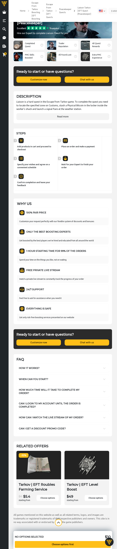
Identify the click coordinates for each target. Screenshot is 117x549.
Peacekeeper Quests (65, 11)
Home (22, 11)
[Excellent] (43, 28)
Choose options (47, 498)
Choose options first (63, 544)
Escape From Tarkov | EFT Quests (49, 10)
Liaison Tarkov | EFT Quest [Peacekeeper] (84, 11)
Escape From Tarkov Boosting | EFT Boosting (36, 11)
